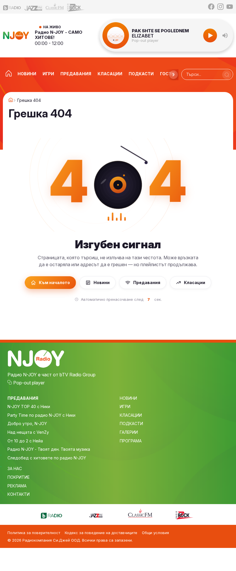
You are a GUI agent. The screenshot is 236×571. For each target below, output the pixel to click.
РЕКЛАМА (16, 485)
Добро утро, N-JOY (27, 423)
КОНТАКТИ (18, 494)
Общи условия (155, 532)
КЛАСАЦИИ (131, 415)
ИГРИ (125, 406)
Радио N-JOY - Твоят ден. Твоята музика (48, 449)
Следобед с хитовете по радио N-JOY (46, 457)
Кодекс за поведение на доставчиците (101, 532)
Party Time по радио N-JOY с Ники (41, 415)
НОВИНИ (128, 398)
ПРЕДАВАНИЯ (22, 398)
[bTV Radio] (12, 6)
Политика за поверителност (33, 532)
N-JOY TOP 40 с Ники (28, 406)
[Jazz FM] (33, 7)
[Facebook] (211, 6)
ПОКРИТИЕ (18, 477)
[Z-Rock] (76, 7)
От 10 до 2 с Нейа (25, 440)
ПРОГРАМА (131, 440)
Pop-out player (145, 40)
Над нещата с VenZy (28, 432)
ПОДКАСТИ (131, 423)
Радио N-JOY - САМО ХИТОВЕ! (58, 35)
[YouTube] (229, 6)
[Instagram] (220, 6)
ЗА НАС (14, 468)
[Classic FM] (54, 7)
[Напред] (173, 74)
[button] (225, 35)
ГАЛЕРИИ (129, 432)
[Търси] (226, 74)
